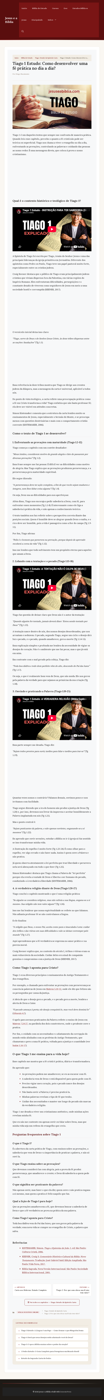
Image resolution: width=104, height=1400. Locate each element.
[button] (22, 31)
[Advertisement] (52, 176)
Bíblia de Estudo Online (28, 1312)
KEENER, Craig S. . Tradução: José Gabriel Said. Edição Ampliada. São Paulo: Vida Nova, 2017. (54, 1260)
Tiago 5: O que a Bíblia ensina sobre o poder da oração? (44, 1344)
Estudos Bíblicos (80, 8)
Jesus (24, 20)
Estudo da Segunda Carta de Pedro (36, 1358)
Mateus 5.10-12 (53, 989)
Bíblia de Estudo (39, 8)
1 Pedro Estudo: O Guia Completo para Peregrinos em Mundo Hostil (50, 1351)
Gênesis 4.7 (19, 1013)
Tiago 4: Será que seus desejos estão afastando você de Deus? (47, 1337)
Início (24, 8)
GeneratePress (65, 1392)
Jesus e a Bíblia (11, 20)
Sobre (50, 20)
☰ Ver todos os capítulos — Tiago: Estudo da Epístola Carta (52, 1302)
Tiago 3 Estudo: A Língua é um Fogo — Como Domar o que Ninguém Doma (52, 1330)
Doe (65, 8)
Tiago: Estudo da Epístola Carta (46, 58)
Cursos (55, 8)
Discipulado (37, 20)
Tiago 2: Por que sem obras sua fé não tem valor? (62, 1313)
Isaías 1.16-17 (19, 1045)
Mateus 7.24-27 (20, 1023)
